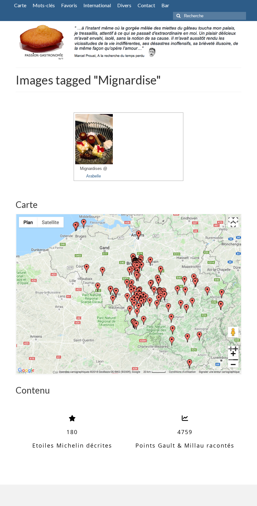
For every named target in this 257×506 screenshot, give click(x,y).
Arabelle (93, 176)
